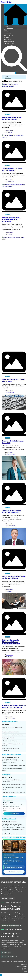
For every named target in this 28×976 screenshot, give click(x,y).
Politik (5, 30)
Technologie (7, 39)
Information (24, 968)
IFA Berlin (6, 37)
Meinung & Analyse (9, 41)
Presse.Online (6, 2)
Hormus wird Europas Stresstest (10, 732)
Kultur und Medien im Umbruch (10, 741)
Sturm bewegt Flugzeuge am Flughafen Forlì (13, 792)
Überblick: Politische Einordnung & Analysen (13, 765)
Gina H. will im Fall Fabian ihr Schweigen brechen (12, 788)
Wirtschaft (7, 32)
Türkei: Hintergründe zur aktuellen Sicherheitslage (10, 749)
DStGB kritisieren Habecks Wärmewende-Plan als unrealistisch (11, 219)
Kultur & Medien (8, 35)
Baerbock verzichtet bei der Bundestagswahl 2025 (11, 118)
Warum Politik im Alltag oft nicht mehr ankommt (12, 769)
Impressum (14, 833)
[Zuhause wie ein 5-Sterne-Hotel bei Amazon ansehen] (14, 846)
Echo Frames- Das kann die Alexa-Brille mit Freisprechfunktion (14, 706)
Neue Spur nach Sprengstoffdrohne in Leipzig (13, 784)
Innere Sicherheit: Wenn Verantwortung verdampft (12, 728)
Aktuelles (6, 26)
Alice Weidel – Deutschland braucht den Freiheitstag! (11, 511)
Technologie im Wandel (8, 738)
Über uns (24, 970)
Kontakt (25, 971)
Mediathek (10, 28)
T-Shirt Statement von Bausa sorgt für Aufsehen (12, 169)
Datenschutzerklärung (21, 966)
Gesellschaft (7, 34)
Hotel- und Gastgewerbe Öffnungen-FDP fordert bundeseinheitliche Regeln (11, 642)
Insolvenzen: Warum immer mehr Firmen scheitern (12, 744)
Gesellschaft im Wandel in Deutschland (12, 735)
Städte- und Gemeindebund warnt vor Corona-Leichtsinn (13, 577)
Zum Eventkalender (14, 813)
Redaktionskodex (6, 833)
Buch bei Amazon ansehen (14, 871)
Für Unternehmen (9, 43)
